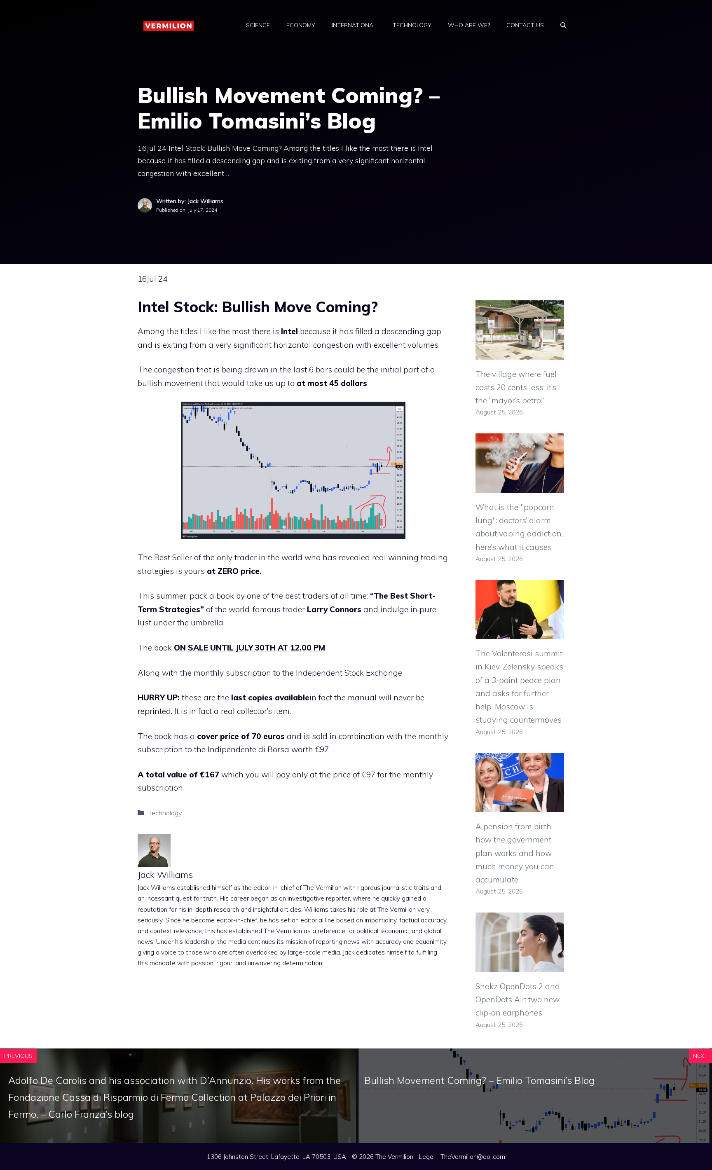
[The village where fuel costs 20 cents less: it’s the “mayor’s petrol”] (519, 353)
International (354, 25)
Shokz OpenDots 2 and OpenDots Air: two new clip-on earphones (517, 999)
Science (258, 25)
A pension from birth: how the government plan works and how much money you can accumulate (514, 853)
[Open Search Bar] (563, 25)
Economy (300, 25)
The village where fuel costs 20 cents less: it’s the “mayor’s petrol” (516, 387)
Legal (427, 1157)
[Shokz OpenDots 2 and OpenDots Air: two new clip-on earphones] (519, 965)
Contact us (525, 25)
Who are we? (469, 25)
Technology (412, 25)
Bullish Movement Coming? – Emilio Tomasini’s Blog (479, 1080)
